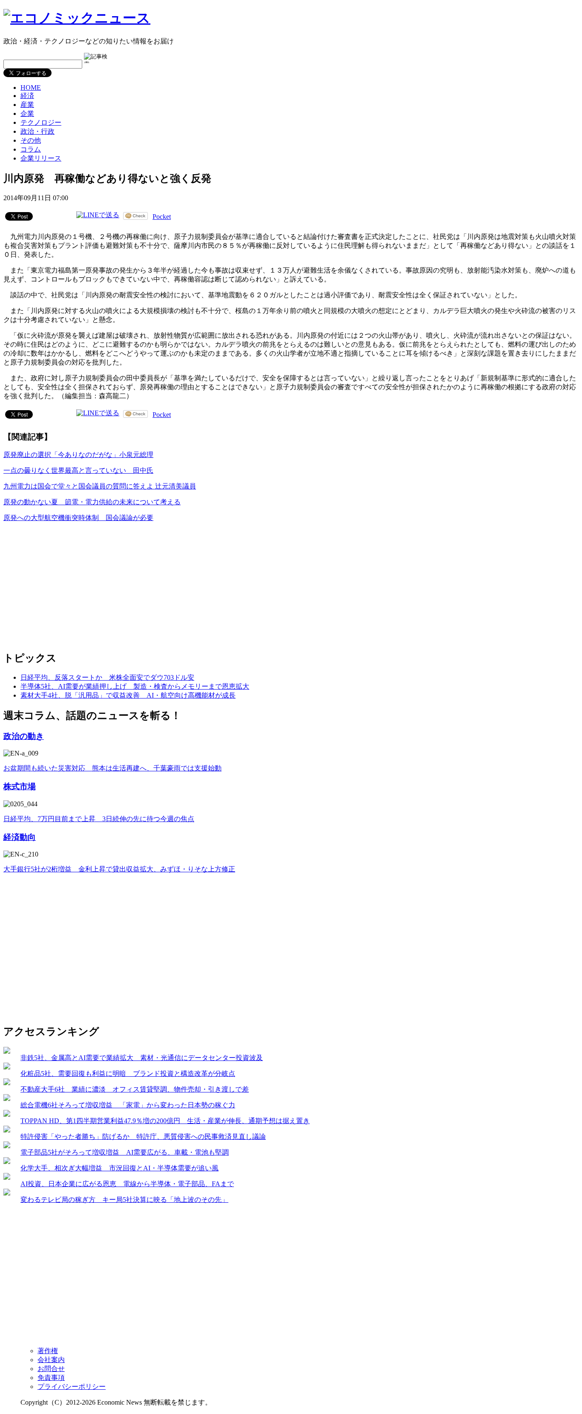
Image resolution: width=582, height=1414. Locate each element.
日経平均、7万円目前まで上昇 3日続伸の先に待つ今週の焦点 (98, 818)
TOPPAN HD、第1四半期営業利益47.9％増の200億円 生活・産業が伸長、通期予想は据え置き (165, 1120)
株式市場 (19, 786)
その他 (30, 140)
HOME (30, 87)
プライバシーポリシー (71, 1386)
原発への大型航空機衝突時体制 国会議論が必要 (78, 517)
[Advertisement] (67, 582)
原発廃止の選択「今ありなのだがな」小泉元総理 (78, 454)
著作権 (47, 1350)
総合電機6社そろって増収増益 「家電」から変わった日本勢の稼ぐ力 (127, 1105)
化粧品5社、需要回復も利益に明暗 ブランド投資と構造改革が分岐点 (127, 1073)
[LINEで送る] (97, 215)
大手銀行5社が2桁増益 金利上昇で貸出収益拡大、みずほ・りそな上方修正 (119, 869)
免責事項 (51, 1377)
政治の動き (23, 736)
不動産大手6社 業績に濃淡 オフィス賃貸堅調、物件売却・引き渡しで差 (134, 1089)
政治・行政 (37, 131)
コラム (30, 149)
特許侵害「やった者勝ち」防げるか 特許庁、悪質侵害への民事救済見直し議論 (143, 1136)
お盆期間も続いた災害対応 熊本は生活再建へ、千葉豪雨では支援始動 (112, 768)
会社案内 (51, 1359)
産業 (27, 104)
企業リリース (40, 158)
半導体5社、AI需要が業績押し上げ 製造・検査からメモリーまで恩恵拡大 (134, 686)
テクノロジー (40, 122)
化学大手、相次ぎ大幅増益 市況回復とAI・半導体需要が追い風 (119, 1168)
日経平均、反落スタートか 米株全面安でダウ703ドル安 (107, 677)
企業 (27, 113)
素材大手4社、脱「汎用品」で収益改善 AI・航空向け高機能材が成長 (128, 695)
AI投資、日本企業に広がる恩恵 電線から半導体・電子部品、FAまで (127, 1183)
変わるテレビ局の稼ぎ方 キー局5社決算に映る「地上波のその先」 (124, 1199)
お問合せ (51, 1368)
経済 (27, 95)
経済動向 (19, 837)
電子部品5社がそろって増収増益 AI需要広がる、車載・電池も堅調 (124, 1152)
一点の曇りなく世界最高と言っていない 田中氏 (78, 470)
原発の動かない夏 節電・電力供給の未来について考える (92, 502)
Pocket (162, 216)
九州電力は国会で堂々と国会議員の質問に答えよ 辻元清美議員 (99, 486)
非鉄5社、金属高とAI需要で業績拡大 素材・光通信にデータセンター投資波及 (141, 1057)
